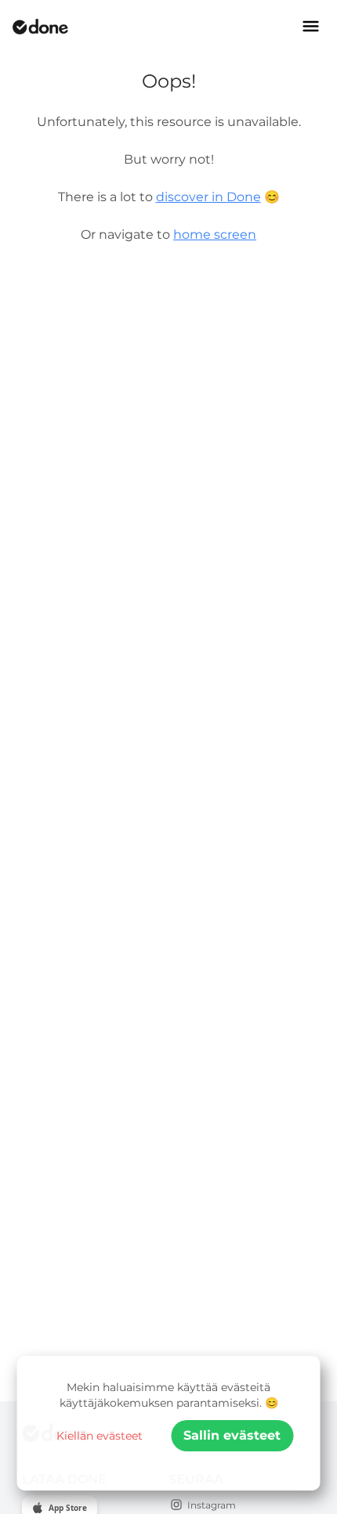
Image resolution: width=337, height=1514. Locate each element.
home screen (214, 234)
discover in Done (208, 196)
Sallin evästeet (232, 1435)
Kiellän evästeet (99, 1436)
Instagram (211, 1505)
